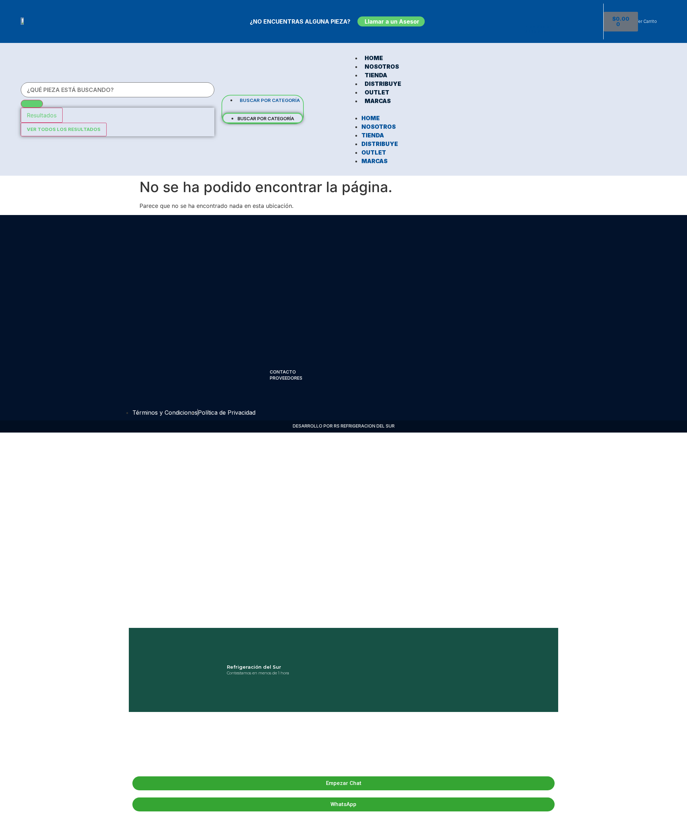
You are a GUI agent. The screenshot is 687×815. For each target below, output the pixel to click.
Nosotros (382, 66)
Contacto (283, 372)
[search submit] (32, 104)
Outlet (377, 92)
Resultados (42, 115)
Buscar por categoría (270, 100)
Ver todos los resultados (64, 129)
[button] (262, 108)
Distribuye (383, 83)
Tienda (376, 75)
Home (374, 58)
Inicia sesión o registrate (538, 29)
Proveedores (286, 378)
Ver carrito (646, 21)
